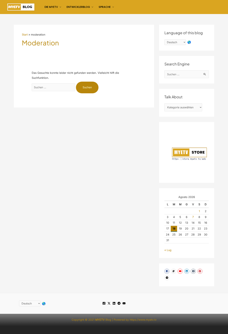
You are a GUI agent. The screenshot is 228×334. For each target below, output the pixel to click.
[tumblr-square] (194, 271)
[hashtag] (174, 271)
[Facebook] (103, 303)
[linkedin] (187, 271)
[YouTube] (124, 303)
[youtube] (180, 271)
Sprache (105, 7)
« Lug (167, 250)
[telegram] (167, 277)
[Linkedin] (114, 303)
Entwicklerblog (78, 7)
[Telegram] (119, 303)
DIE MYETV (51, 7)
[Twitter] (108, 303)
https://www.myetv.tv (143, 319)
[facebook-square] (167, 271)
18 (174, 228)
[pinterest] (200, 271)
